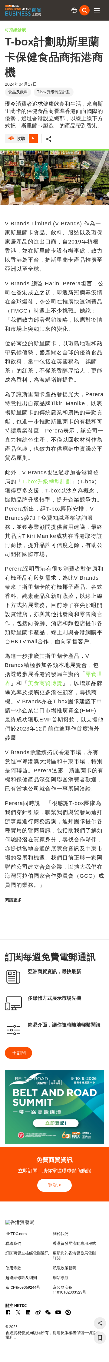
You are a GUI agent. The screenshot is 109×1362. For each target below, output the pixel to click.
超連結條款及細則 (21, 1277)
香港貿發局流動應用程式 (74, 1243)
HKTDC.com (16, 1233)
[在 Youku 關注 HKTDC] (68, 1312)
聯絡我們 (13, 1243)
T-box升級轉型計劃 (47, 482)
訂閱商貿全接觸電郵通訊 (27, 1253)
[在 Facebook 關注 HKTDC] (8, 1312)
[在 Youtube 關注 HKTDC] (58, 1312)
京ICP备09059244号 (22, 1287)
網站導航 (60, 1277)
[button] (97, 10)
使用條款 (13, 1268)
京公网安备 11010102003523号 (69, 1290)
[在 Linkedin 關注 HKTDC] (28, 1312)
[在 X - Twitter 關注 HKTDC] (18, 1312)
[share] (100, 1323)
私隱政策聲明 (64, 1268)
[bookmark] (100, 1338)
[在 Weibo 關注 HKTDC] (38, 1312)
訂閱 (21, 1052)
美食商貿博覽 (45, 683)
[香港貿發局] (54, 1225)
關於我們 (60, 1233)
